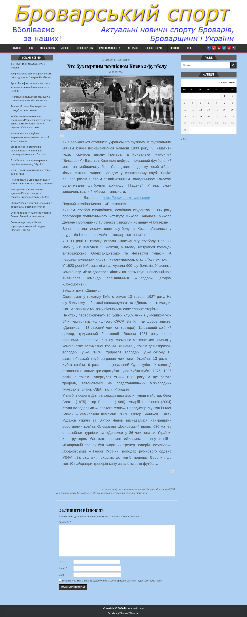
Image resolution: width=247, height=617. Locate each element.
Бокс (31, 48)
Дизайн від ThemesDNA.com (123, 613)
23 (232, 116)
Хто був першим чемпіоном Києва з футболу (117, 66)
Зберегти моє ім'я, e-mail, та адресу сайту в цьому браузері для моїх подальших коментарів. (112, 580)
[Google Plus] (214, 48)
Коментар (65, 522)
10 (185, 109)
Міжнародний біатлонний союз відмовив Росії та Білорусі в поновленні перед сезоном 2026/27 (30, 193)
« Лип (184, 139)
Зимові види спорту (109, 48)
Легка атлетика (47, 48)
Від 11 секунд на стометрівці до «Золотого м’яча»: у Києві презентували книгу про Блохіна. (28, 150)
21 (216, 116)
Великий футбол (113, 59)
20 (208, 116)
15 (224, 109)
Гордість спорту (153, 48)
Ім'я (62, 561)
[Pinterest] (219, 48)
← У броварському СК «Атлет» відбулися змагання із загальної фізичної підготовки (101, 493)
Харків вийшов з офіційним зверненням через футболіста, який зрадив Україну (30, 137)
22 (224, 116)
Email (63, 568)
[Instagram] (224, 48)
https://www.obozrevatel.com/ (126, 198)
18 (192, 116)
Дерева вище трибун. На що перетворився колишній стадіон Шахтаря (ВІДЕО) (28, 226)
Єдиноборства (85, 48)
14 (216, 109)
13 (208, 109)
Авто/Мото (133, 48)
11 (192, 109)
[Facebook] (209, 48)
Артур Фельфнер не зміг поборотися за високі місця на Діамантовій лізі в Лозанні (30, 87)
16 (232, 109)
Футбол (17, 48)
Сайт (61, 575)
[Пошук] (234, 48)
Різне (188, 48)
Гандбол (65, 48)
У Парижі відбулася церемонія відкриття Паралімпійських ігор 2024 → (140, 489)
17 (185, 116)
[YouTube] (229, 48)
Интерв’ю (175, 48)
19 (200, 116)
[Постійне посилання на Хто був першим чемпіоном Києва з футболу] (117, 103)
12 (200, 109)
